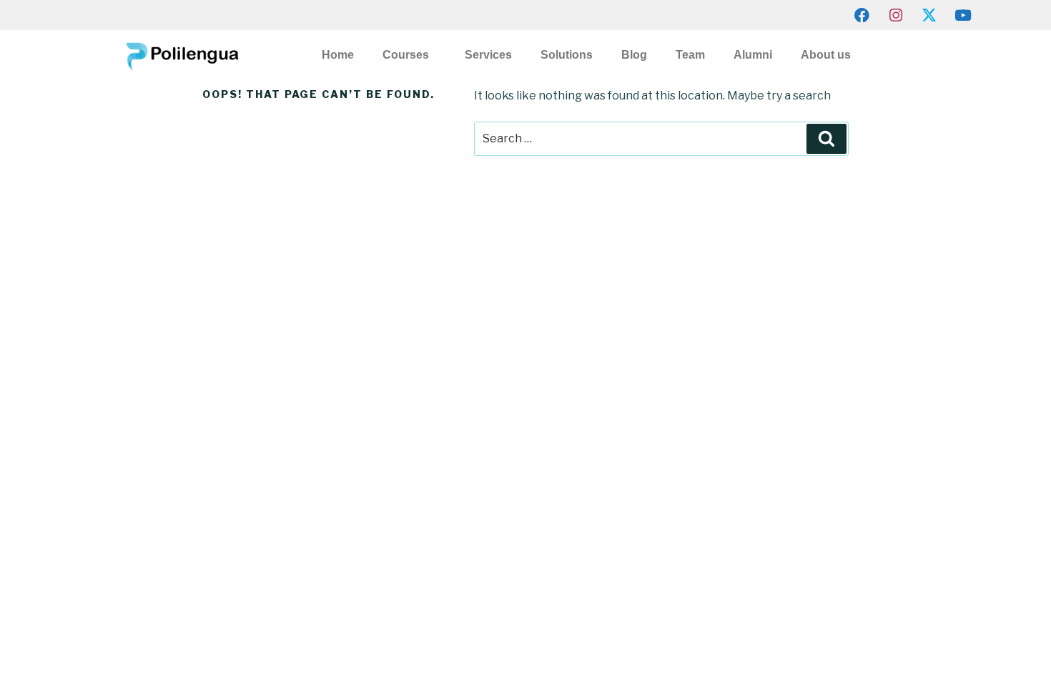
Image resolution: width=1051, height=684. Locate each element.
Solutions (567, 55)
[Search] (826, 139)
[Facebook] (862, 15)
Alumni (753, 55)
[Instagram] (896, 15)
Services (488, 55)
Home (338, 55)
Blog (634, 55)
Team (690, 55)
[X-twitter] (929, 15)
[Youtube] (963, 15)
